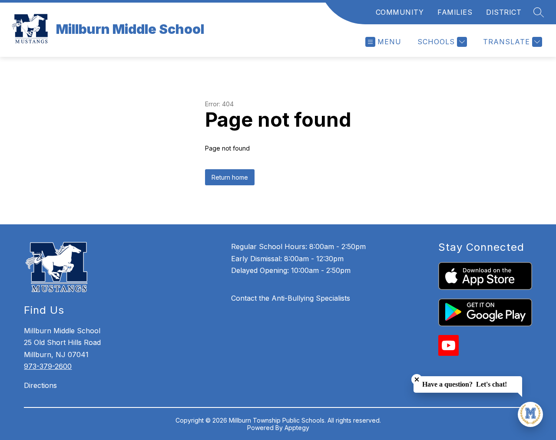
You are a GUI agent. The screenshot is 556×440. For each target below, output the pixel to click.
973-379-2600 (48, 366)
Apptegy (297, 427)
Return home (230, 177)
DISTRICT (503, 12)
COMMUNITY (400, 12)
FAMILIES (454, 12)
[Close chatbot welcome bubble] (416, 379)
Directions (40, 385)
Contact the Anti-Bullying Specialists (290, 298)
